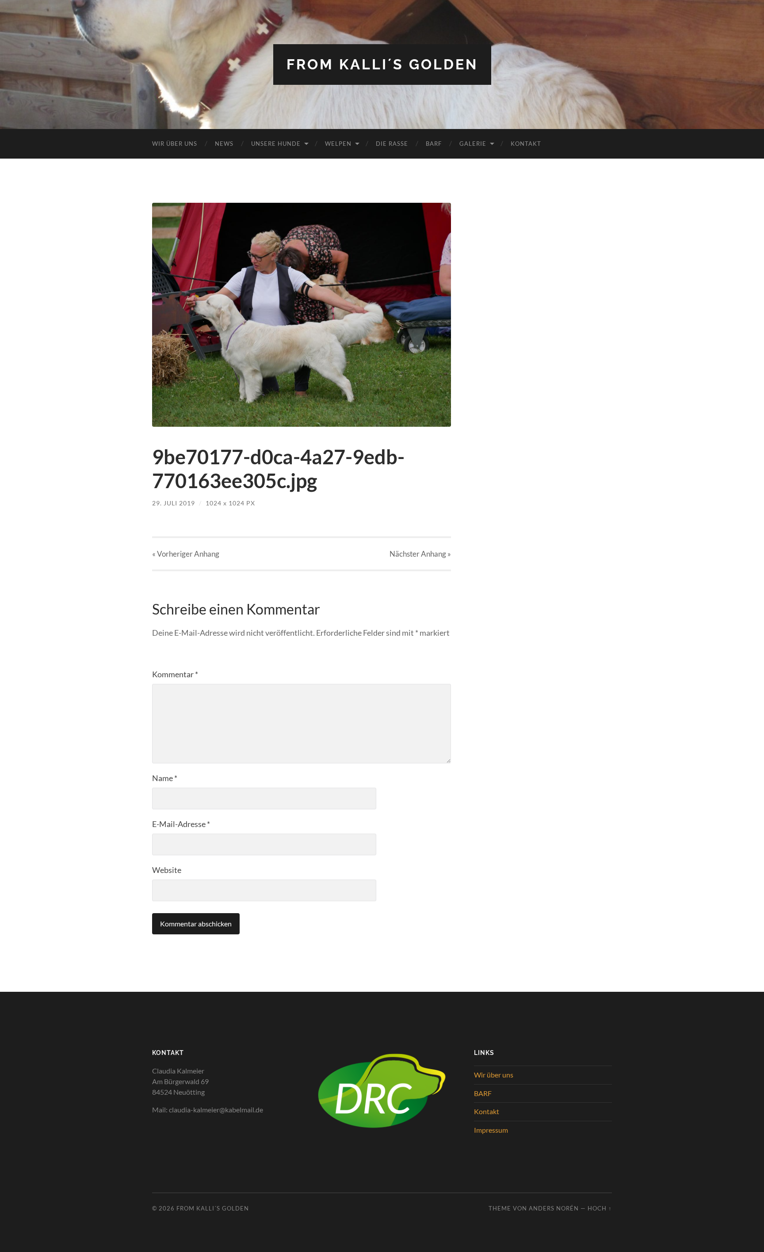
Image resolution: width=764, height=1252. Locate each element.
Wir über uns (174, 143)
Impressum (491, 1130)
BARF (434, 143)
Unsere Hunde (276, 143)
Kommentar (175, 674)
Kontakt (526, 143)
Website (166, 870)
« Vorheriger (185, 553)
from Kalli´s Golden (382, 64)
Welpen (338, 143)
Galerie (472, 143)
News (224, 143)
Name (164, 778)
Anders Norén (554, 1208)
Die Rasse (392, 143)
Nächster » (420, 553)
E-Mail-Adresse (181, 824)
